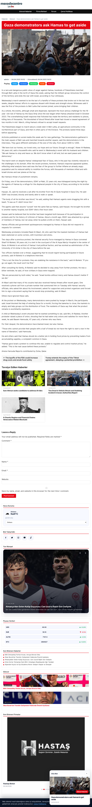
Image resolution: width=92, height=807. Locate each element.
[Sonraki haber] (85, 553)
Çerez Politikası (67, 11)
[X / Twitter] (12, 537)
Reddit (42, 83)
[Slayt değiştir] (42, 789)
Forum (53, 11)
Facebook (23, 83)
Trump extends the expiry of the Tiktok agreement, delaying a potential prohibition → (64, 359)
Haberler (5, 19)
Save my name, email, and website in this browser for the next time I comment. (35, 491)
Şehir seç (9, 518)
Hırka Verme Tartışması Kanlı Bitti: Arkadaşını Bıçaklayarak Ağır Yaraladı (29, 662)
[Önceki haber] (80, 553)
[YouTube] (24, 537)
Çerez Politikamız (40, 804)
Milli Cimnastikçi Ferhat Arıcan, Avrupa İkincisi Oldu (22, 655)
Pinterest (51, 83)
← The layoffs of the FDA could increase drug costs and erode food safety (20, 359)
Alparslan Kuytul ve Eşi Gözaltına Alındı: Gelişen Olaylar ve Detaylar (28, 664)
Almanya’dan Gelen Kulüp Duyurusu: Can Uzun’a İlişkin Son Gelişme (28, 659)
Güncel (12, 19)
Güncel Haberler (25, 11)
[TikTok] (30, 537)
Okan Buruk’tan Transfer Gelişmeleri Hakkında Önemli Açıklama (26, 657)
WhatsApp (33, 83)
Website (5, 479)
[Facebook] (5, 537)
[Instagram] (18, 537)
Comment (6, 441)
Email (5, 470)
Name (5, 462)
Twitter (14, 83)
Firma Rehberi (41, 11)
